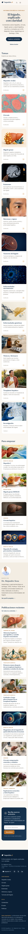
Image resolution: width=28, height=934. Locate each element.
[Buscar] (16, 2)
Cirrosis (4, 882)
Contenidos (5, 902)
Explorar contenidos (14, 39)
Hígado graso (5, 885)
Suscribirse (9, 832)
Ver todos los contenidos (8, 611)
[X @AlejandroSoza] (18, 871)
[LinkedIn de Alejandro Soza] (22, 871)
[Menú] (20, 2)
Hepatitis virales (6, 879)
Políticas (4, 908)
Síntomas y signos (7, 892)
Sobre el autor (14, 44)
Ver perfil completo (8, 598)
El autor (4, 905)
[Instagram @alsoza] (14, 871)
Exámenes (4, 888)
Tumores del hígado (7, 895)
